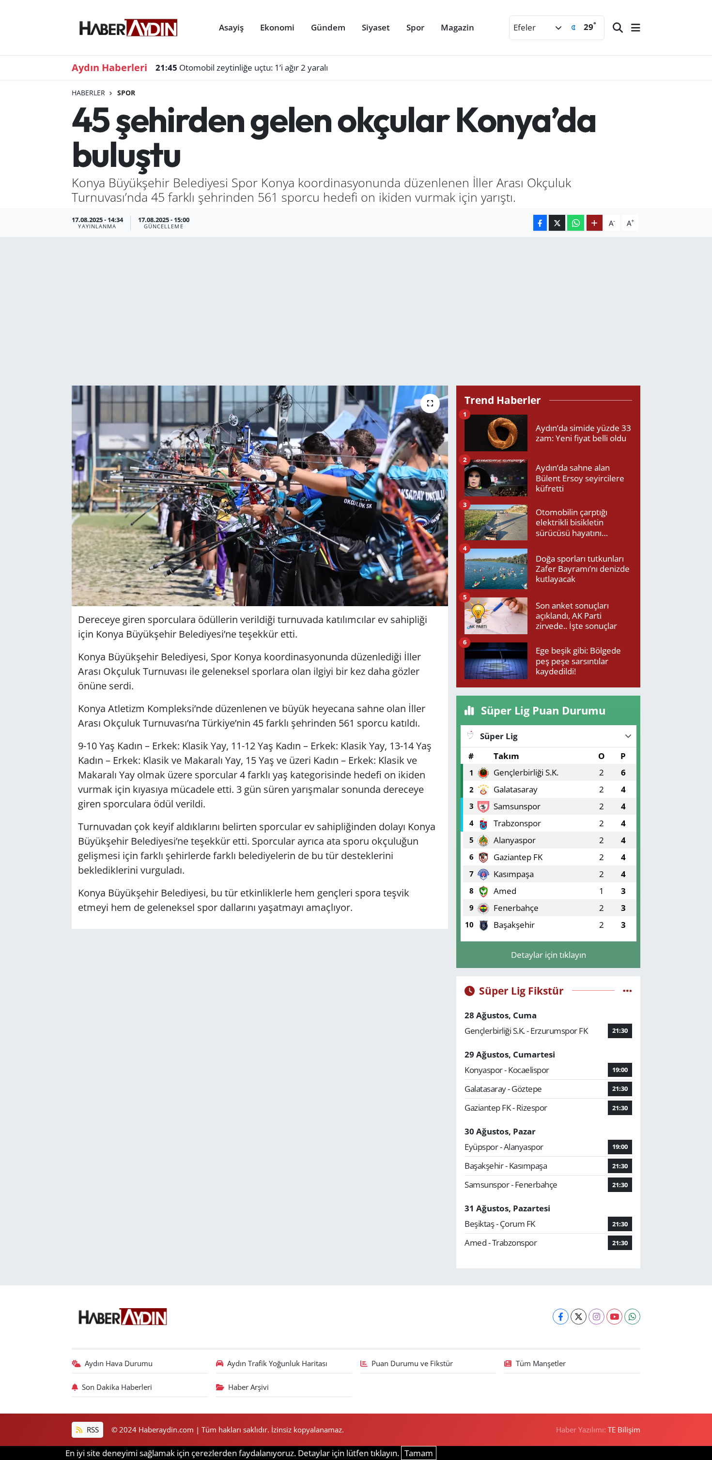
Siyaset (376, 27)
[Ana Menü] (631, 27)
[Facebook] (561, 1317)
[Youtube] (614, 1317)
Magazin (457, 27)
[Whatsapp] (632, 1317)
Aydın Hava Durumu (119, 1363)
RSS (92, 1429)
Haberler (88, 92)
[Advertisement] (356, 309)
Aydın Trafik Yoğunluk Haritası (277, 1363)
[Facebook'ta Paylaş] (540, 223)
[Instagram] (596, 1317)
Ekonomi (277, 27)
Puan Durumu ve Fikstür (412, 1363)
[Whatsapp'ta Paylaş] (575, 223)
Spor (415, 27)
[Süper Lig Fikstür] (627, 990)
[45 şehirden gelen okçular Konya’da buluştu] (260, 496)
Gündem (328, 27)
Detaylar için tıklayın (548, 954)
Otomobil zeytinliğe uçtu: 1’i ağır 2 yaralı (241, 67)
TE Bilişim (624, 1429)
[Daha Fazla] (595, 223)
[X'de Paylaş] (557, 223)
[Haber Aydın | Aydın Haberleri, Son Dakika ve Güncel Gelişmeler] (128, 26)
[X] (579, 1317)
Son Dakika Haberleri (117, 1387)
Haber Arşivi (248, 1387)
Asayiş (231, 27)
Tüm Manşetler (541, 1363)
